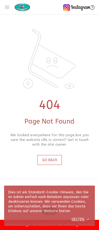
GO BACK (49, 160)
